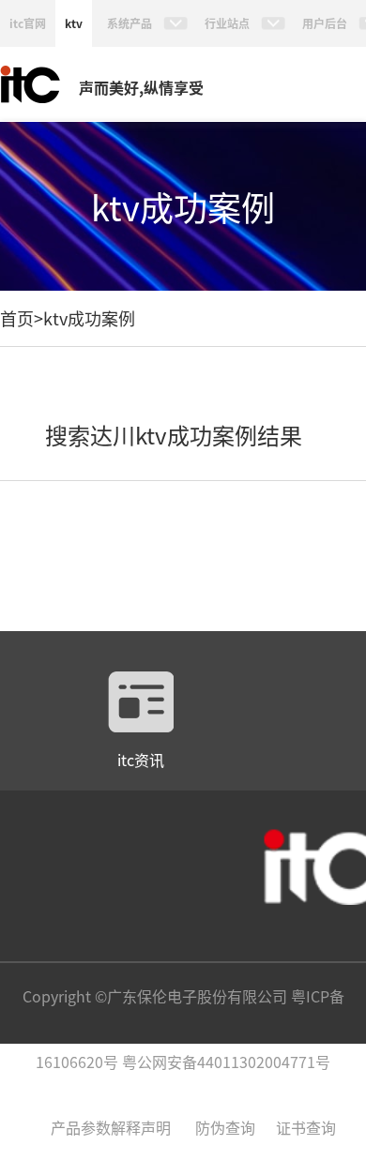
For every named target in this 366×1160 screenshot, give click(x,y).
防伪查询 (225, 1127)
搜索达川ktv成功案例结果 (173, 434)
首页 (17, 318)
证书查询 (306, 1127)
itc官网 (27, 23)
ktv (74, 23)
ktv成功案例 (89, 318)
